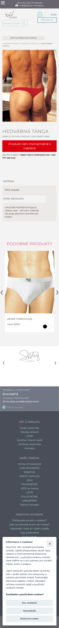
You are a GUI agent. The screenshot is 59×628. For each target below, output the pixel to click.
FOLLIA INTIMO (29, 496)
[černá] (45, 328)
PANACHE (29, 472)
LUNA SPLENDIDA (29, 468)
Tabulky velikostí (29, 432)
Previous (1, 291)
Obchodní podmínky (29, 444)
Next (57, 291)
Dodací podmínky (29, 428)
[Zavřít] (50, 543)
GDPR (29, 436)
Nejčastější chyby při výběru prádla (29, 528)
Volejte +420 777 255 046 (29, 3)
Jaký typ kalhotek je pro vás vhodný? (29, 524)
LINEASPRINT (29, 500)
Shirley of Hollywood (29, 464)
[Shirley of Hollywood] (29, 356)
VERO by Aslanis (29, 488)
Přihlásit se (47, 20)
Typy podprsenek (29, 532)
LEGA (30, 480)
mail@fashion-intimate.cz (32, 5)
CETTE (29, 492)
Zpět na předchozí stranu (23, 38)
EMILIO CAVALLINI (29, 476)
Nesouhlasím (29, 611)
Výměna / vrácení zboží (29, 440)
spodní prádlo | (31, 43)
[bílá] (49, 328)
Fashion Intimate (29, 504)
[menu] (3, 2)
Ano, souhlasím (29, 603)
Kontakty (30, 448)
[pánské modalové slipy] (29, 283)
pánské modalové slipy (19, 318)
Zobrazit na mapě (14, 407)
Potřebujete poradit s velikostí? (29, 520)
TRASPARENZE (29, 484)
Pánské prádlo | (12, 43)
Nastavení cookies (29, 618)
